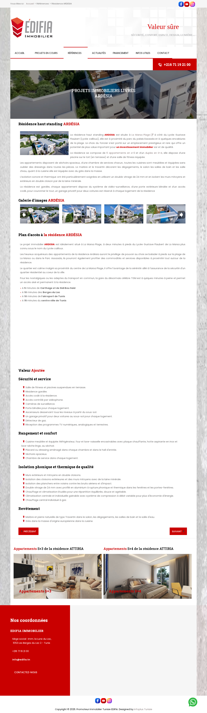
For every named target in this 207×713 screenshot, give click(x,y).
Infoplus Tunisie (143, 709)
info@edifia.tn (21, 659)
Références (75, 53)
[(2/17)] (82, 214)
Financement (121, 53)
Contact (163, 53)
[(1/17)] (39, 214)
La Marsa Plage (140, 134)
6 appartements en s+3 (120, 153)
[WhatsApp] (192, 702)
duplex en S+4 (153, 153)
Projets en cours (46, 53)
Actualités (99, 53)
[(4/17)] (166, 214)
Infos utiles (143, 53)
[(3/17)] (124, 214)
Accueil (19, 53)
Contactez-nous (25, 672)
